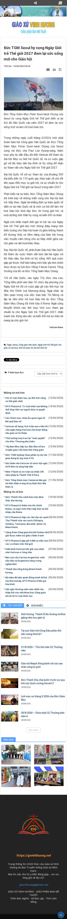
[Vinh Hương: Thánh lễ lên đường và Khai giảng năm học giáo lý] (9, 618)
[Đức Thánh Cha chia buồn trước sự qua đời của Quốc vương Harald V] (9, 683)
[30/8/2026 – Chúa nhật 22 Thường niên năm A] (9, 716)
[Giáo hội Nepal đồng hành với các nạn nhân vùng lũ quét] (9, 666)
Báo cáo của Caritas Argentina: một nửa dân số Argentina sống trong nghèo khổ (25, 560)
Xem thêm (33, 730)
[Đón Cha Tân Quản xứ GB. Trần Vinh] (16, 754)
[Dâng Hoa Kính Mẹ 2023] (49, 754)
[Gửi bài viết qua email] (48, 69)
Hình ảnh (8, 739)
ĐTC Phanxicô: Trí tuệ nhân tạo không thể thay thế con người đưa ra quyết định (26, 409)
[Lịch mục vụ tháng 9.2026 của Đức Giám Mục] (9, 700)
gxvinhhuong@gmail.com (33, 884)
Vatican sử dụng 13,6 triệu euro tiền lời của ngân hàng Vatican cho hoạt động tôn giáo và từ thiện (26, 429)
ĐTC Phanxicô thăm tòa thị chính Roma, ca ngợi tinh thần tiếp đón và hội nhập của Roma (26, 508)
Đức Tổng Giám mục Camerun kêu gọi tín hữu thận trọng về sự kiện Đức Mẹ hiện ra (26, 483)
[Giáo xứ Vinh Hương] (33, 27)
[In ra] (55, 69)
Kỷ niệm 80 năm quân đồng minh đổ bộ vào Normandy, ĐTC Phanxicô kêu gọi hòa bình (26, 580)
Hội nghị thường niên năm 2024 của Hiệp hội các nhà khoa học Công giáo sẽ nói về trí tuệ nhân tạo (25, 592)
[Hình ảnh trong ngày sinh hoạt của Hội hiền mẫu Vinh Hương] (49, 776)
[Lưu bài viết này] (60, 69)
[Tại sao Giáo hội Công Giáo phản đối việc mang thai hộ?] (9, 634)
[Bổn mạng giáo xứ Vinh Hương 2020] (16, 776)
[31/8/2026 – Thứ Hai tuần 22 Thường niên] (9, 650)
